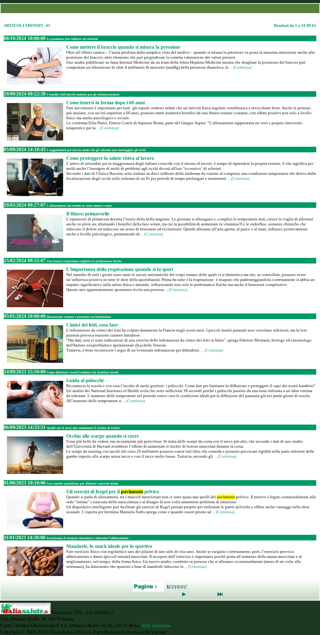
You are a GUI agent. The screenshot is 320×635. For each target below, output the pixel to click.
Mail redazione (156, 625)
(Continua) (242, 67)
